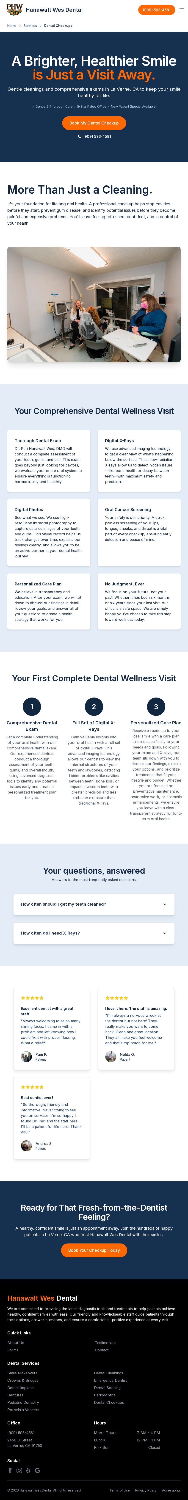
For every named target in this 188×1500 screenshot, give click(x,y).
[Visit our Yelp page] (28, 1470)
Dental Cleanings (108, 1373)
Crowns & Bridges (22, 1380)
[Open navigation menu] (181, 10)
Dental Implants (21, 1387)
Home (11, 26)
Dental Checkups (109, 1402)
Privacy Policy (146, 1490)
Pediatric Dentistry (23, 1402)
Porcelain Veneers (23, 1409)
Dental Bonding (107, 1387)
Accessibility (171, 1490)
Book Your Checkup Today (94, 1250)
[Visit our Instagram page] (19, 1470)
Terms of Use (119, 1490)
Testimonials (105, 1342)
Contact (101, 1350)
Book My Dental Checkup (94, 123)
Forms (12, 1350)
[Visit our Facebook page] (10, 1470)
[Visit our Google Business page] (37, 1470)
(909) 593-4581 (157, 10)
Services (30, 26)
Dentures (15, 1395)
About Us (15, 1342)
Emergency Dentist (110, 1380)
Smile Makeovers (22, 1373)
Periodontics (105, 1395)
